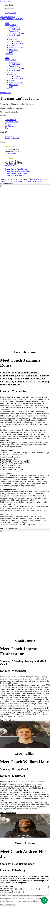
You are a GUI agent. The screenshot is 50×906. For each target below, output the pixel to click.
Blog (11, 52)
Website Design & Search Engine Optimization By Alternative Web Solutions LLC (23, 180)
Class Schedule (14, 35)
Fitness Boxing (14, 27)
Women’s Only (14, 31)
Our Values (13, 50)
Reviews (12, 45)
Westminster (18, 43)
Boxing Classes (10, 25)
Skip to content (5, 1)
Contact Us (9, 54)
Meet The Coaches (16, 48)
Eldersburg (18, 41)
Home (7, 23)
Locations (13, 39)
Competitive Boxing (16, 33)
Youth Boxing (14, 29)
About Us (8, 37)
